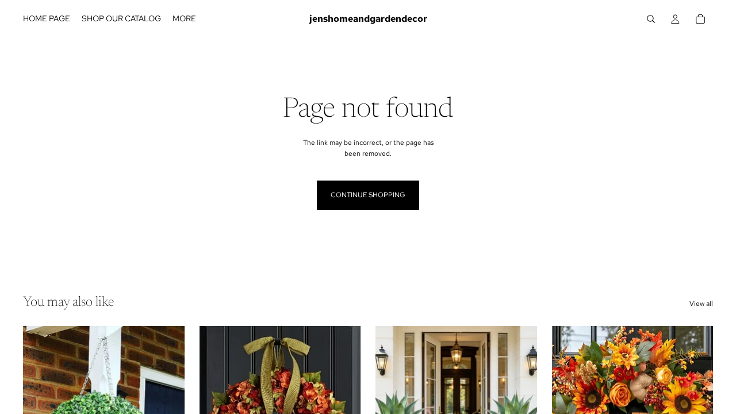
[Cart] (700, 19)
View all (701, 303)
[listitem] (184, 19)
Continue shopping (368, 195)
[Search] (651, 19)
